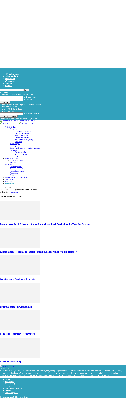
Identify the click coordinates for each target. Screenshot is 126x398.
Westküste (18, 142)
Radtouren (13, 163)
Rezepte (12, 175)
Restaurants (14, 173)
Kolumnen (13, 150)
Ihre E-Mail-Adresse (31, 114)
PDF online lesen (12, 74)
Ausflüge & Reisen (11, 158)
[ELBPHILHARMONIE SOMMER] (20, 329)
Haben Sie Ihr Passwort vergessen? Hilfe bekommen (20, 105)
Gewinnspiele (9, 179)
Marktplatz (8, 181)
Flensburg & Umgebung (23, 131)
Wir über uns (10, 81)
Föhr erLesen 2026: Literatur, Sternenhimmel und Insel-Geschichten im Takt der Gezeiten (45, 224)
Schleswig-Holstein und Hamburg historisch (25, 148)
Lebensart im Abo (12, 76)
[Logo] (9, 123)
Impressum (9, 386)
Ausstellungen (15, 144)
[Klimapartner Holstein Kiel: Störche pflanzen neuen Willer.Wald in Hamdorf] (20, 247)
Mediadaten (10, 78)
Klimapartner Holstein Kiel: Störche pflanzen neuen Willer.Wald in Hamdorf (38, 251)
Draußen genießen (16, 167)
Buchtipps (13, 146)
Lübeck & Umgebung (22, 137)
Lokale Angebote (11, 393)
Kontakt (8, 83)
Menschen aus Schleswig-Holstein (16, 177)
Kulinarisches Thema (17, 171)
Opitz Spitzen (19, 156)
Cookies (8, 390)
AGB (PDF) (10, 384)
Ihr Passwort (27, 99)
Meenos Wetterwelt (21, 154)
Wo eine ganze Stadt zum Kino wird (18, 279)
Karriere (8, 85)
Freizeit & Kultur (11, 127)
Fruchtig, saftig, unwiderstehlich (16, 306)
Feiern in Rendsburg (10, 361)
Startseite (14, 192)
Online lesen (9, 183)
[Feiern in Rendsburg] (20, 357)
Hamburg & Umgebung (23, 133)
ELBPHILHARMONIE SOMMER (18, 334)
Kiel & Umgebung (21, 135)
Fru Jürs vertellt (20, 152)
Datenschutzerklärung (8, 107)
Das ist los (13, 129)
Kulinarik (8, 165)
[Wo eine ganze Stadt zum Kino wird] (20, 274)
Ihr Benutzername (30, 97)
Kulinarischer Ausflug (17, 169)
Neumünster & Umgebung (24, 140)
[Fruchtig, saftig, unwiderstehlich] (20, 302)
